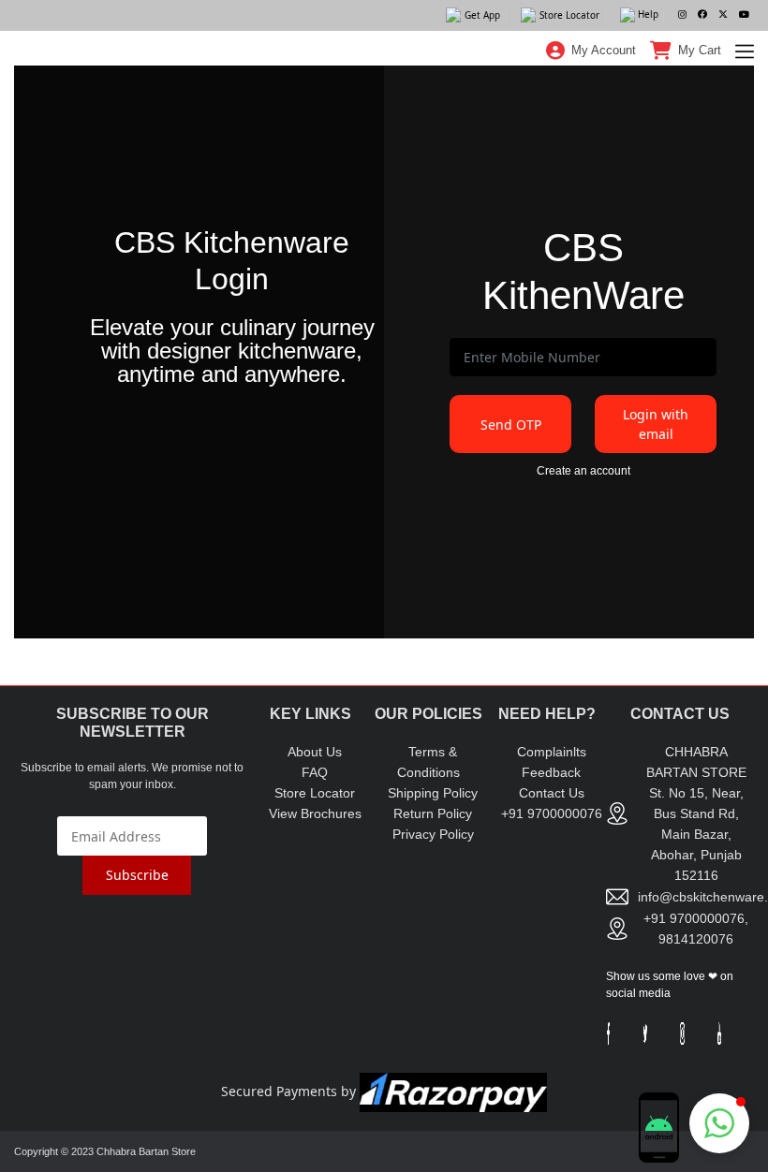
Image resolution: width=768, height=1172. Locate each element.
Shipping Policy (433, 792)
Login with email (655, 424)
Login (591, 92)
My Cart (699, 50)
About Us (315, 751)
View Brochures (315, 813)
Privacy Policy (433, 834)
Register (591, 140)
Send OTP (510, 424)
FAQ (315, 772)
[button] (719, 1123)
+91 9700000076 (551, 813)
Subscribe (137, 875)
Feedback (551, 772)
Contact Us (551, 792)
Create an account (583, 470)
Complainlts (551, 751)
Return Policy (432, 813)
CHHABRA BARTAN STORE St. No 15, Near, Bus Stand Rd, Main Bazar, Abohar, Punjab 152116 (696, 813)
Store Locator (314, 792)
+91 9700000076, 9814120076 (695, 928)
